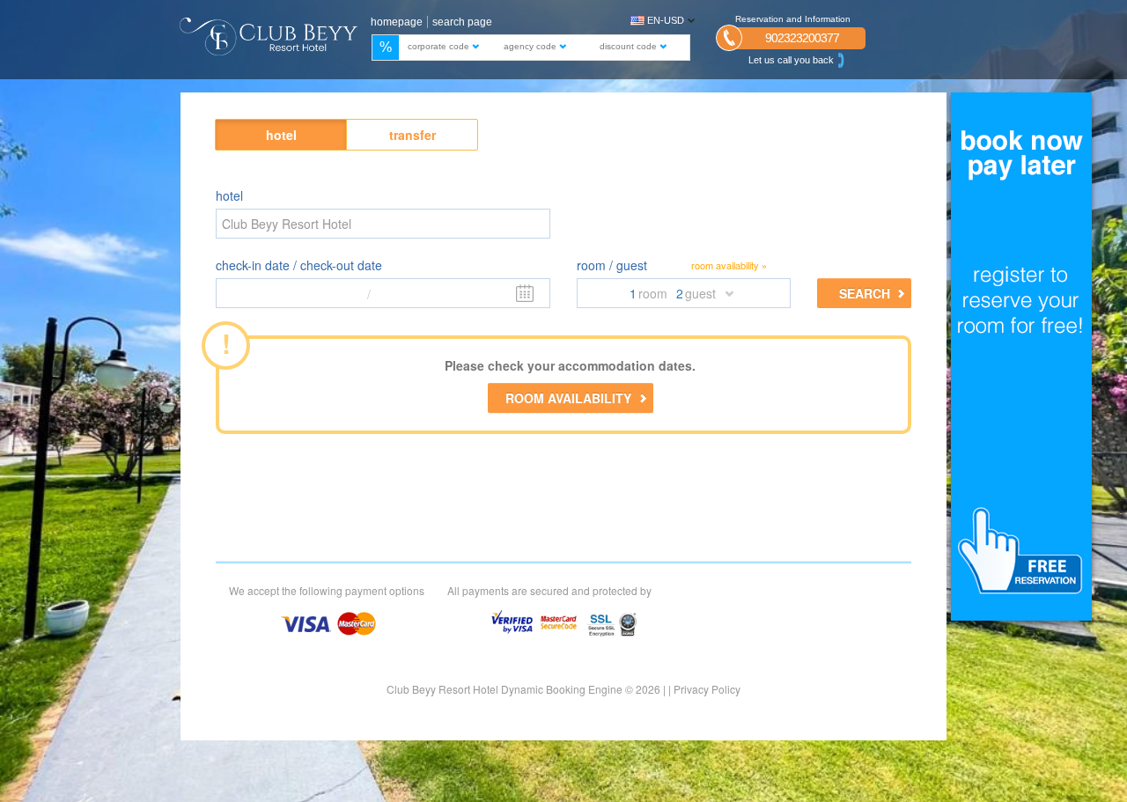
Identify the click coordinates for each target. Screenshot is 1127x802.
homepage (397, 22)
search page (462, 22)
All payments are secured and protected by (549, 590)
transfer (412, 134)
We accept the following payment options (326, 590)
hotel (281, 134)
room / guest (612, 265)
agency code (531, 46)
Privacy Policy (707, 688)
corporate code (440, 46)
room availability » (729, 265)
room (652, 293)
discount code (629, 46)
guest (700, 293)
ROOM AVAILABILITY (568, 398)
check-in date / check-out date (299, 265)
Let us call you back (791, 60)
